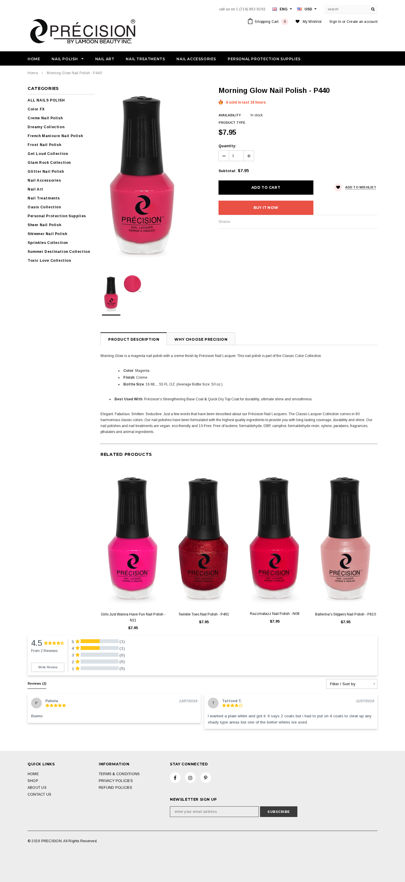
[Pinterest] (205, 777)
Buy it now (265, 207)
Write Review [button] (48, 667)
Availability (230, 115)
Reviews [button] (37, 683)
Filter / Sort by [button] (342, 684)
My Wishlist (312, 22)
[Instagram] (190, 777)
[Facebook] (175, 777)
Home (33, 73)
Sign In (335, 22)
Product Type (232, 122)
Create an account (362, 22)
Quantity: (227, 146)
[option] (154, 175)
